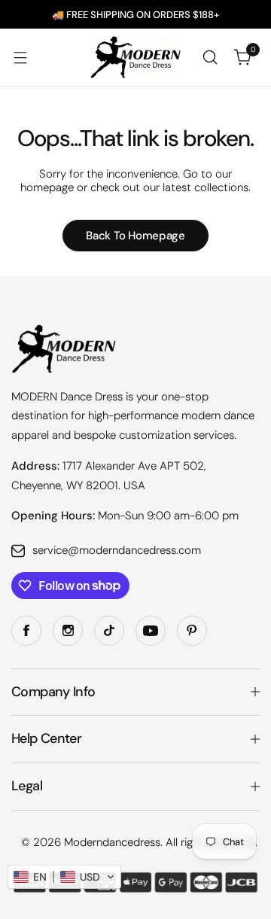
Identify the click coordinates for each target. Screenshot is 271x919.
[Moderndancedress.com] (135, 57)
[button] (64, 877)
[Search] (210, 57)
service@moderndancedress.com (116, 550)
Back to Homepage (135, 235)
